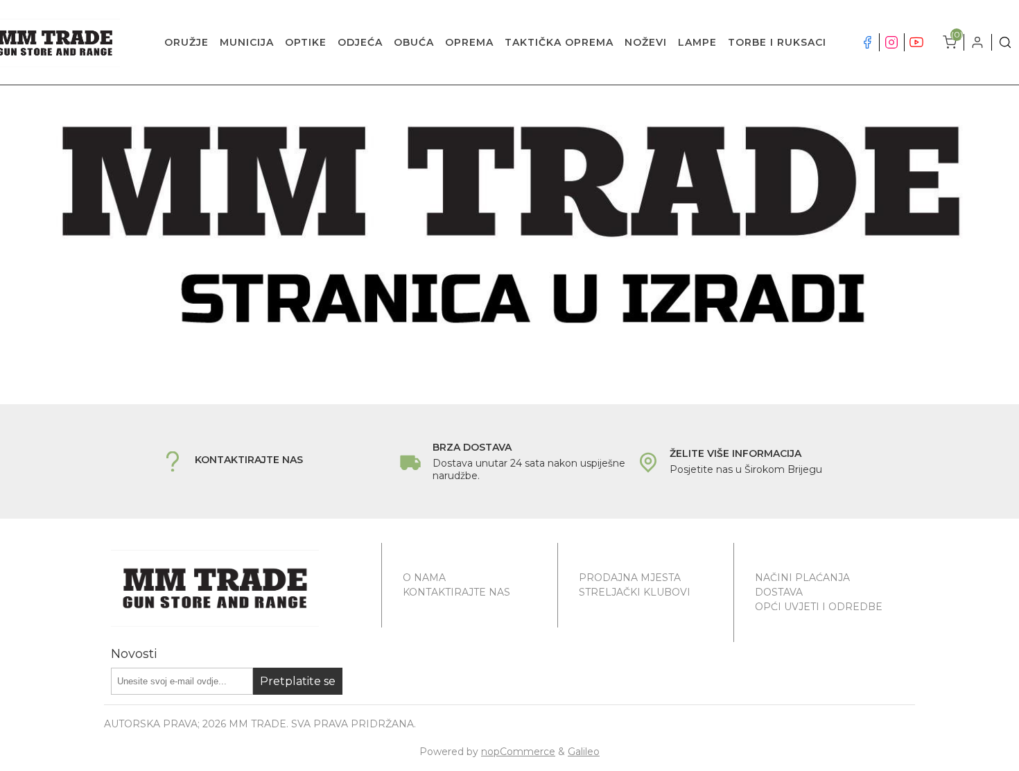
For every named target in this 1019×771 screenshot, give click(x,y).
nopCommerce (518, 751)
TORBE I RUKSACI (777, 42)
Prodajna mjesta (630, 577)
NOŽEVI (646, 42)
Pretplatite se (298, 681)
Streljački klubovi (634, 592)
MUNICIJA (247, 42)
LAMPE (697, 42)
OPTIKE (305, 42)
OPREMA (469, 42)
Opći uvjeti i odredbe (818, 606)
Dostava (779, 592)
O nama (424, 577)
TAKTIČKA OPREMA (559, 42)
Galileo (584, 751)
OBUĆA (414, 42)
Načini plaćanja (802, 577)
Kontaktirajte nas (456, 592)
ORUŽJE (186, 42)
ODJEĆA (360, 42)
